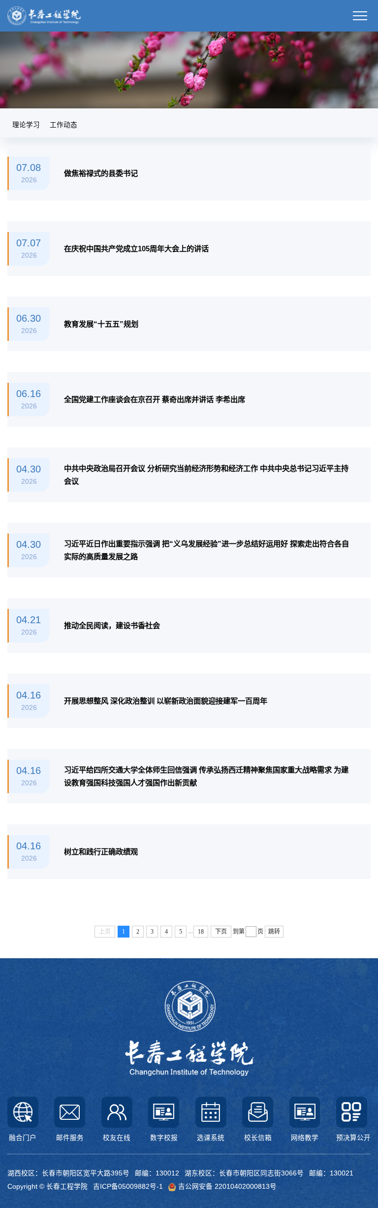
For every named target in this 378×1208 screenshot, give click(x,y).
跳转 (274, 931)
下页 (221, 931)
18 (201, 931)
